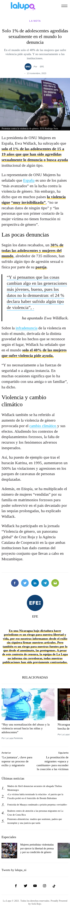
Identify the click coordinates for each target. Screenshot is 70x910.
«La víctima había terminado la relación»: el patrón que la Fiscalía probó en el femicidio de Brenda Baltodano (35, 796)
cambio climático (43, 426)
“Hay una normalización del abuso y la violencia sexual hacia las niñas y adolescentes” (26, 728)
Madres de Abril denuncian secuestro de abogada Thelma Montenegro (34, 788)
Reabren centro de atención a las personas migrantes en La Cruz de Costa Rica (35, 812)
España (28, 180)
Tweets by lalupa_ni (14, 870)
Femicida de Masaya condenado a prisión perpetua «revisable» (37, 804)
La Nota (35, 21)
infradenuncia (26, 328)
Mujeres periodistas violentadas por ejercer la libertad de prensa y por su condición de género (37, 848)
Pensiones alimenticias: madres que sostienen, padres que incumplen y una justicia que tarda (34, 821)
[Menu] (64, 6)
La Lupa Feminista (14, 738)
